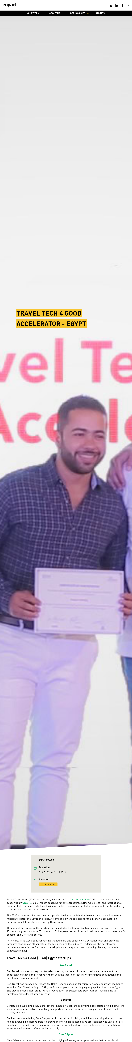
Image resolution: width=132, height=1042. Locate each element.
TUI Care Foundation (77, 899)
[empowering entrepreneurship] (10, 5)
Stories (100, 13)
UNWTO (26, 902)
